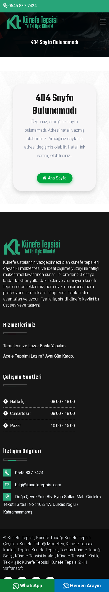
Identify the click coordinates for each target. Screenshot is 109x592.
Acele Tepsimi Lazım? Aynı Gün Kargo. (38, 356)
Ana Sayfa (56, 178)
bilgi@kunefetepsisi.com (38, 484)
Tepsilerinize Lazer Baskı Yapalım (34, 345)
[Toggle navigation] (103, 22)
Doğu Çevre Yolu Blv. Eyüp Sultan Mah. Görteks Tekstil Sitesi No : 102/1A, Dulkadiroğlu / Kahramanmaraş (52, 504)
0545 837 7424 (22, 5)
